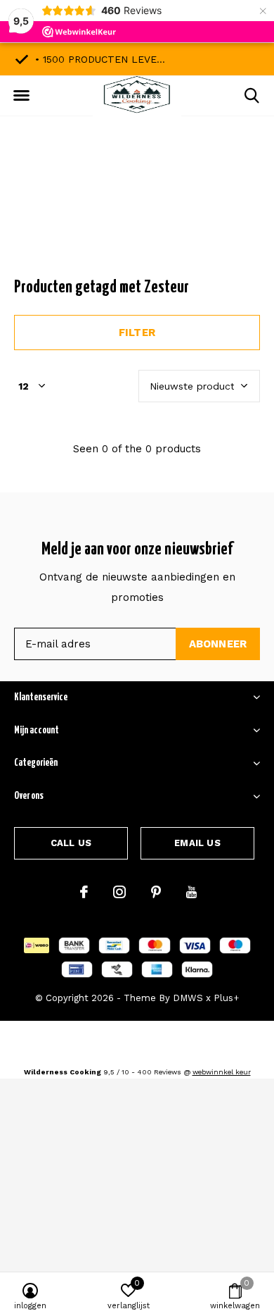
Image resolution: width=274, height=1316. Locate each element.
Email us (197, 843)
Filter (137, 332)
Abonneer (218, 644)
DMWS (188, 998)
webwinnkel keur (222, 1072)
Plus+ (226, 998)
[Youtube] (191, 891)
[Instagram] (119, 891)
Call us (71, 843)
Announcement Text (137, 210)
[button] (21, 95)
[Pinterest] (156, 891)
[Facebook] (84, 891)
